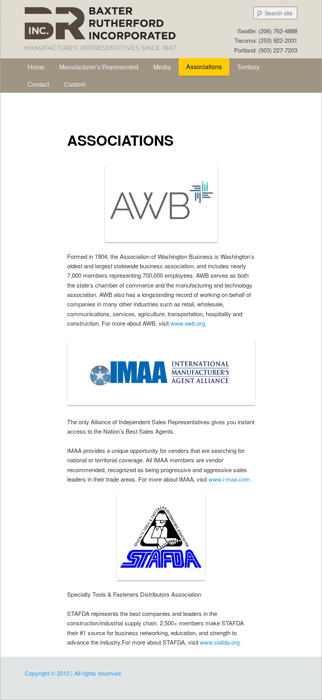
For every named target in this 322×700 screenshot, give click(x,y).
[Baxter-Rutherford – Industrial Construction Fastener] (113, 51)
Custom (75, 84)
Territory (248, 66)
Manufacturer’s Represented (98, 66)
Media (162, 66)
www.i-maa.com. (230, 479)
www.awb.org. (188, 323)
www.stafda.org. (220, 642)
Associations (204, 66)
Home (35, 66)
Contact (38, 84)
